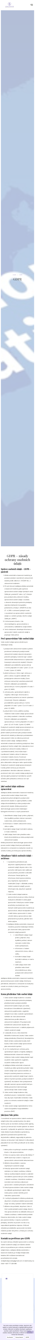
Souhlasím (10, 1337)
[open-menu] (32, 4)
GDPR (27, 1337)
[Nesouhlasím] (30, 1332)
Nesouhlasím (19, 1337)
